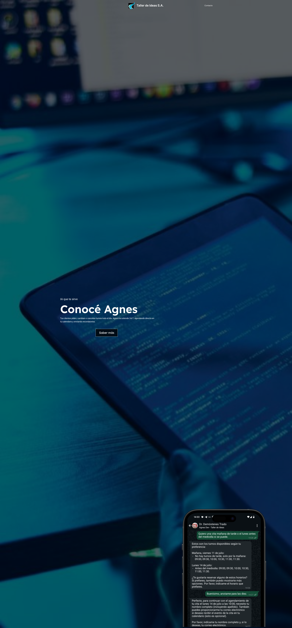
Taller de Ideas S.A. (150, 5)
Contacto (209, 5)
